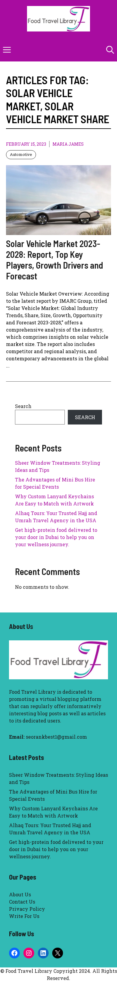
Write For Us (24, 916)
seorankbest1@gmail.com (56, 737)
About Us (20, 894)
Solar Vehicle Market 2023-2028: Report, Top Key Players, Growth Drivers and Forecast (54, 259)
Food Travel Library (32, 692)
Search (23, 406)
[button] (110, 49)
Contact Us (22, 901)
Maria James (68, 144)
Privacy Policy (27, 909)
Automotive (21, 154)
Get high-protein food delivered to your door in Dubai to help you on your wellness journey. (56, 537)
